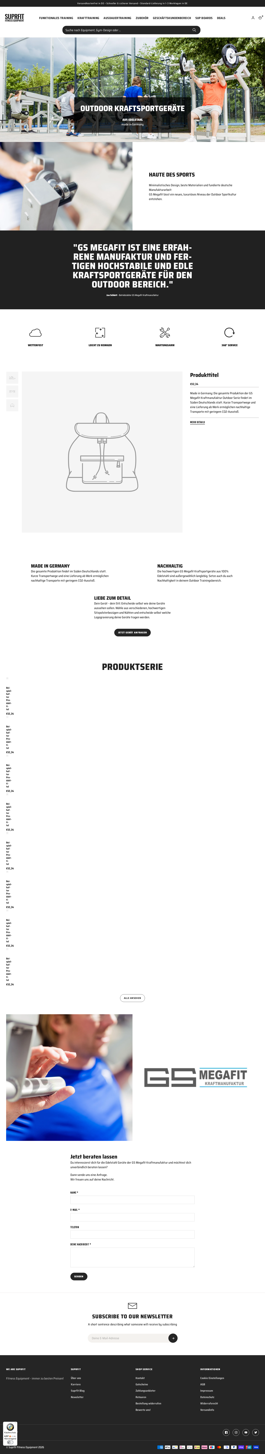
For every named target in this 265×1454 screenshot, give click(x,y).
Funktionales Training (56, 18)
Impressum (206, 1391)
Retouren (141, 1397)
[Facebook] (226, 1432)
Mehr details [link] (197, 422)
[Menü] (15, 1423)
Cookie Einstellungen (212, 1378)
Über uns (76, 1378)
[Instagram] (236, 1432)
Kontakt (140, 1378)
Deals (221, 18)
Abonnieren (173, 1338)
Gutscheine (142, 1384)
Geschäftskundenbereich (172, 18)
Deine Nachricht (79, 1244)
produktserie (132, 666)
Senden (79, 1276)
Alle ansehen (132, 998)
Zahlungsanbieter (146, 1391)
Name (73, 1192)
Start (194, 30)
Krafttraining (88, 18)
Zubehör (142, 18)
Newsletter (77, 1397)
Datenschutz (207, 1397)
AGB (202, 1384)
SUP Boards (204, 18)
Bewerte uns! (143, 1410)
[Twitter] (255, 1432)
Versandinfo (207, 1410)
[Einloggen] (253, 18)
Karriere (76, 1384)
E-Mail (74, 1209)
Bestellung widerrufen (148, 1403)
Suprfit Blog (77, 1391)
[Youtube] (245, 1432)
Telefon (74, 1227)
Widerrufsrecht (209, 1403)
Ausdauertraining (117, 18)
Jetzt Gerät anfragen (132, 632)
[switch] (10, 1442)
